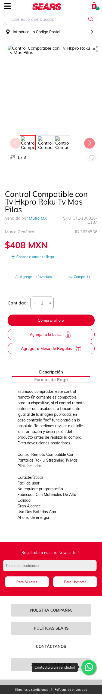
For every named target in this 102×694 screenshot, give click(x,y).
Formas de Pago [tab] (51, 379)
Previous (15, 142)
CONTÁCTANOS (51, 646)
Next (89, 142)
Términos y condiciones (31, 689)
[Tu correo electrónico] (51, 568)
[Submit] (91, 19)
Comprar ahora (51, 320)
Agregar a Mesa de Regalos (46, 348)
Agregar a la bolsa (45, 334)
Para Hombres (75, 582)
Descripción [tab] (51, 372)
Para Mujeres (26, 582)
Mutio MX (38, 218)
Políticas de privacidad (70, 689)
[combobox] (50, 20)
